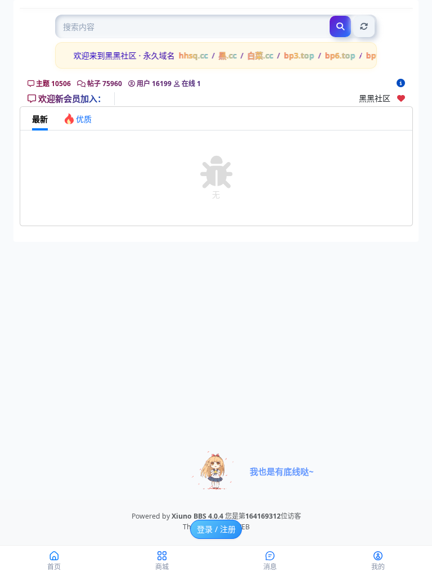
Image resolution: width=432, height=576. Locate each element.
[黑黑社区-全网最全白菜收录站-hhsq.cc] (401, 82)
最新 (40, 119)
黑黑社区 (378, 98)
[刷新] (364, 26)
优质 (84, 119)
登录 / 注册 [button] (216, 529)
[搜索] (340, 26)
